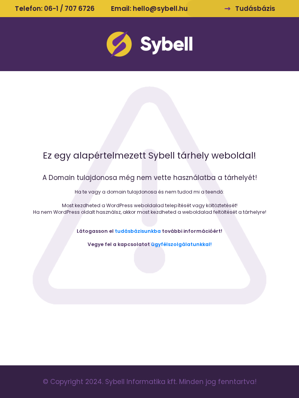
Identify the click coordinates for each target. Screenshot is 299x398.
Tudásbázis (255, 8)
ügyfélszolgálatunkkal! (181, 244)
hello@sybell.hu (160, 8)
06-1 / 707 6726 (69, 8)
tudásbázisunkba (138, 231)
